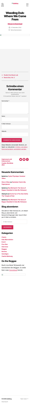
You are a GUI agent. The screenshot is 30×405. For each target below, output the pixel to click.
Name (3, 116)
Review (4, 251)
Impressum (5, 401)
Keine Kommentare (16, 30)
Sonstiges (5, 254)
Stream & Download (15, 24)
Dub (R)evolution (7, 239)
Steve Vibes (6, 182)
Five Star (5, 244)
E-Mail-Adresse (6, 123)
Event (4, 242)
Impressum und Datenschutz (7, 160)
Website (4, 131)
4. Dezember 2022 (16, 27)
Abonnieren (7, 227)
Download (13, 270)
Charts (4, 237)
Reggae (4, 249)
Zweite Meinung (7, 256)
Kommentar (5, 101)
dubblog (9, 399)
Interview (5, 247)
